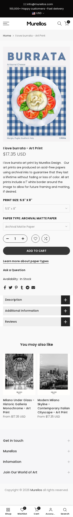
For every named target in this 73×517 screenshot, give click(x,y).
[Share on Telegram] (27, 287)
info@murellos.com (40, 4)
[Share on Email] (33, 287)
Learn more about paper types (26, 261)
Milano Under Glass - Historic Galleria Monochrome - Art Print (18, 406)
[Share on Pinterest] (16, 287)
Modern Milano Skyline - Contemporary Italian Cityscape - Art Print (54, 406)
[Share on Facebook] (5, 287)
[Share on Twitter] (10, 287)
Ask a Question (14, 270)
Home (7, 36)
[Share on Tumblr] (22, 287)
